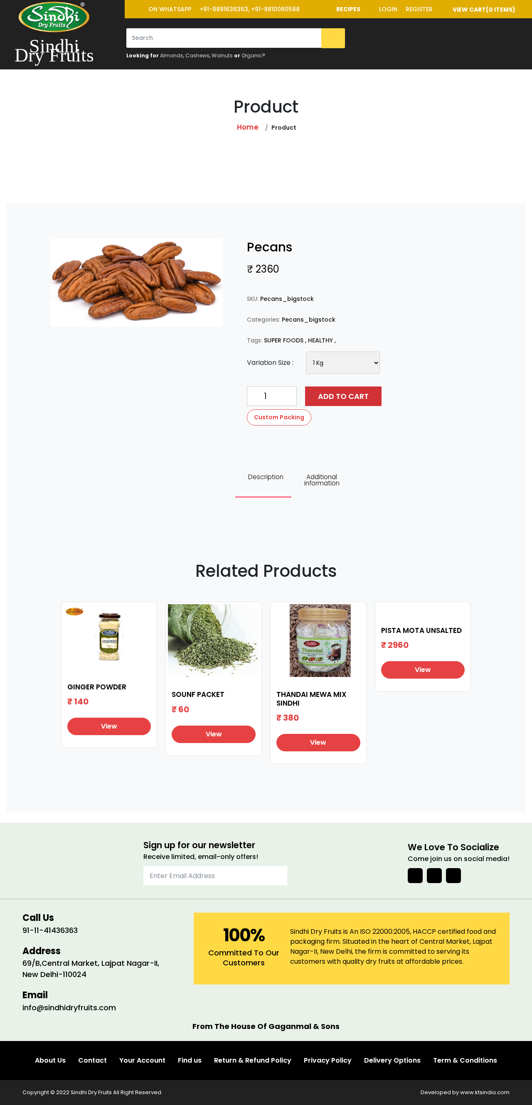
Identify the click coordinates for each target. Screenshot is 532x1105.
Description (265, 477)
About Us (50, 1060)
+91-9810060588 (275, 9)
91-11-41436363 (50, 930)
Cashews (197, 55)
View (109, 726)
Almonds (171, 55)
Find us (190, 1060)
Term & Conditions (465, 1060)
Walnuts (222, 55)
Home (248, 127)
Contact (92, 1060)
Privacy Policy (328, 1060)
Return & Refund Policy (252, 1060)
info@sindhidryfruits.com (69, 1007)
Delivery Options (392, 1060)
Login (388, 9)
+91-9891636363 (224, 9)
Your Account (142, 1060)
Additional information (322, 480)
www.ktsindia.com (485, 1092)
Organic (251, 55)
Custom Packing (279, 417)
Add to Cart (343, 396)
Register (419, 9)
